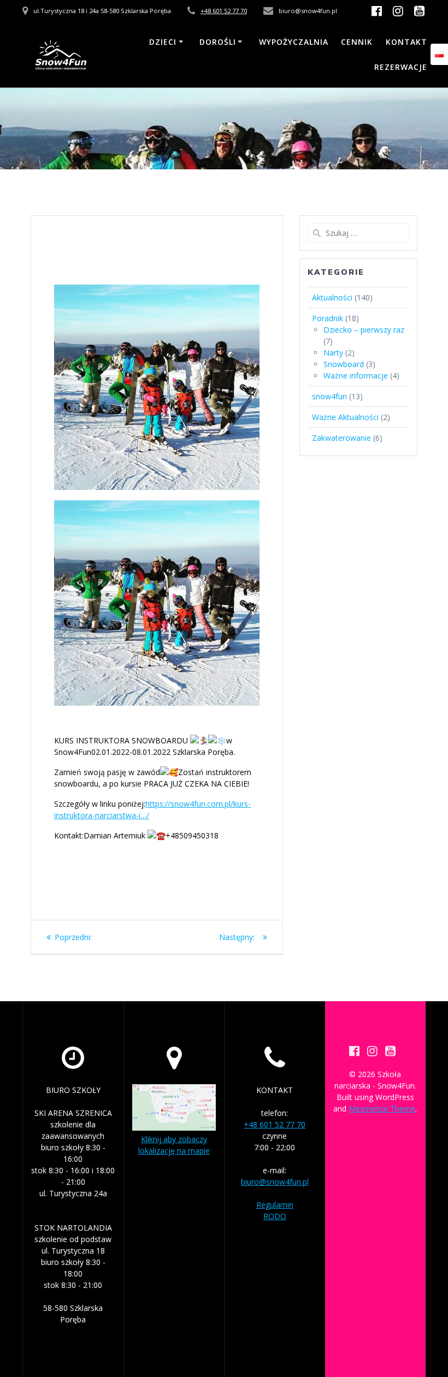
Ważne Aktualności (345, 417)
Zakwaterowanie (341, 438)
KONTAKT (406, 42)
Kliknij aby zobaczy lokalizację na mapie (174, 1145)
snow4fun (329, 396)
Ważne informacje (355, 375)
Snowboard (343, 364)
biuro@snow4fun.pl (275, 1182)
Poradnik (327, 318)
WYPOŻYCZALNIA (293, 42)
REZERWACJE (400, 67)
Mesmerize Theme (382, 1108)
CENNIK (357, 42)
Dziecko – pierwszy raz (363, 329)
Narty (333, 352)
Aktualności (332, 297)
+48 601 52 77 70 (224, 11)
